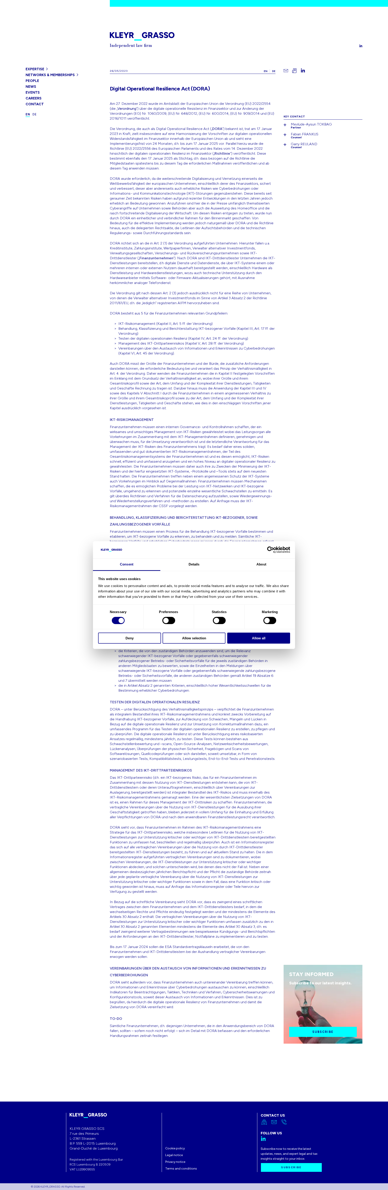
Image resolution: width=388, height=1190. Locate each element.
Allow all (258, 638)
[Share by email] (286, 70)
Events (33, 92)
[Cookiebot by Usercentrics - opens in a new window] (270, 549)
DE (274, 71)
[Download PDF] (294, 70)
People (32, 81)
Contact (35, 104)
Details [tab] (194, 564)
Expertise (35, 69)
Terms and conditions (181, 1168)
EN (265, 71)
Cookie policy (175, 1148)
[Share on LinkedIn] (303, 70)
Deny (130, 638)
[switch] (168, 620)
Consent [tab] (126, 564)
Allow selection (194, 638)
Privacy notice (175, 1162)
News (31, 86)
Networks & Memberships (50, 75)
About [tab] (261, 564)
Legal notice (174, 1155)
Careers (34, 98)
